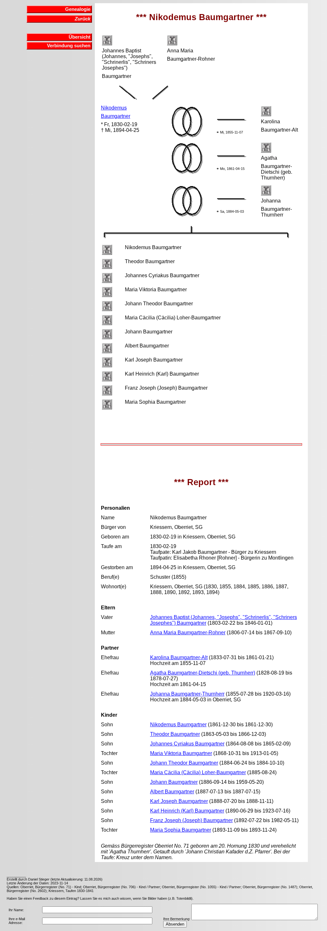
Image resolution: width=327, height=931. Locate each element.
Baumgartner (115, 116)
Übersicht (79, 37)
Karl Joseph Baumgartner (179, 801)
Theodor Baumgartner (175, 734)
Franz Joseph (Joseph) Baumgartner (191, 820)
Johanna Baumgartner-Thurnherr (187, 694)
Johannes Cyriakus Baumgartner (187, 743)
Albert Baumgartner (172, 791)
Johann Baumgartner (174, 782)
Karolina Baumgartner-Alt (179, 657)
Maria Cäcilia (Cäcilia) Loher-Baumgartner (198, 772)
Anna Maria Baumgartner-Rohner (187, 632)
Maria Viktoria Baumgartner (181, 753)
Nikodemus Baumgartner (178, 724)
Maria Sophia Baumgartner (180, 830)
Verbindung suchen (68, 45)
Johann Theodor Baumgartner (184, 763)
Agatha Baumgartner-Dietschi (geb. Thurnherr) (202, 672)
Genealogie (77, 9)
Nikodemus (114, 108)
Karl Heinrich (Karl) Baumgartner (187, 810)
